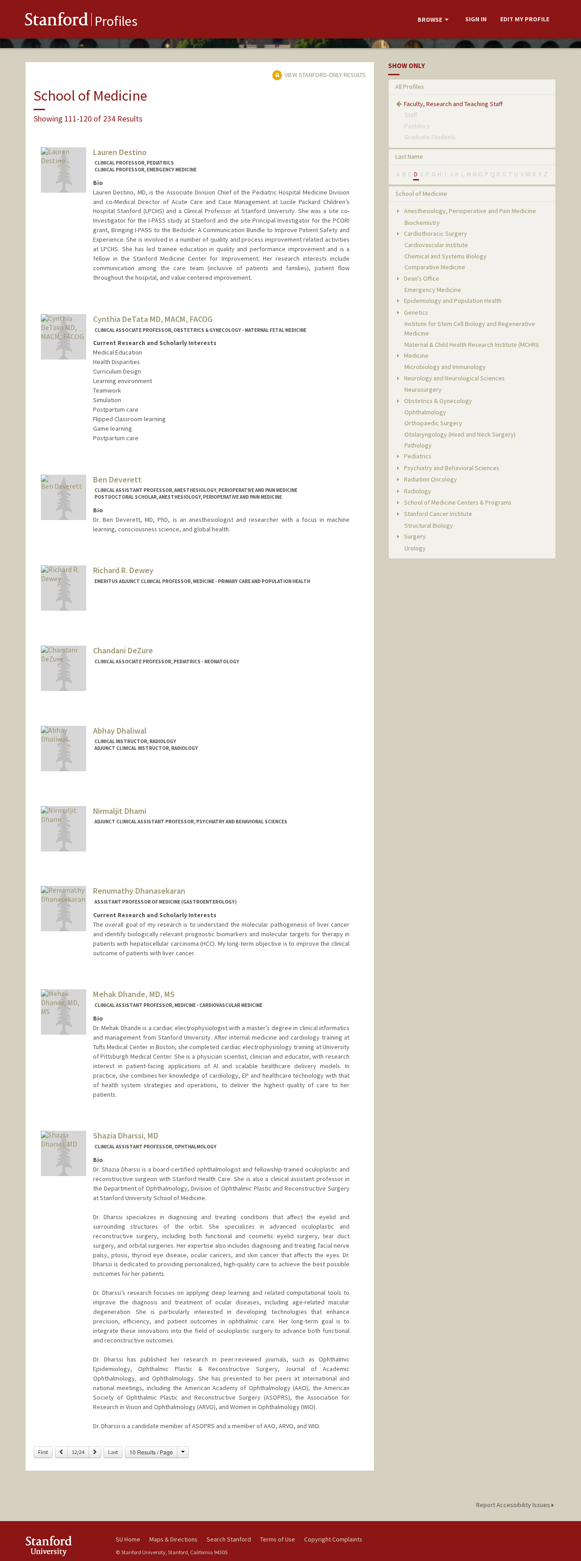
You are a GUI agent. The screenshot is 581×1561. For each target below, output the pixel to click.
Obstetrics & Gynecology (437, 401)
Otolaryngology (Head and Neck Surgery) (460, 434)
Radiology (417, 491)
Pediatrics (417, 456)
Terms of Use (277, 1539)
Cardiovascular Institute (436, 245)
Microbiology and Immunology (445, 367)
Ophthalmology (425, 412)
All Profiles (409, 87)
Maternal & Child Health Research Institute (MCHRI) (471, 344)
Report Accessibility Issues (513, 1505)
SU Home (128, 1539)
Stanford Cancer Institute (437, 514)
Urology (415, 548)
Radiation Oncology (430, 479)
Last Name (409, 156)
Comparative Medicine (434, 267)
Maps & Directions (173, 1539)
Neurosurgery (423, 389)
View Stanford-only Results (324, 75)
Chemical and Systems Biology (445, 256)
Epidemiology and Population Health (452, 301)
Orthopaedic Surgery (433, 423)
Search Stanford (229, 1539)
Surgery (414, 536)
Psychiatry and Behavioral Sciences (451, 468)
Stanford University (63, 1546)
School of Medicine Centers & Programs (457, 502)
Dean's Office (421, 278)
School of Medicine (421, 194)
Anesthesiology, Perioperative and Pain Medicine (469, 211)
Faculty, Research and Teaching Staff (453, 104)
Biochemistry (422, 223)
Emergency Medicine (432, 290)
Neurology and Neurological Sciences (454, 378)
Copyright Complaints (333, 1539)
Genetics (415, 312)
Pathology (418, 445)
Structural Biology (428, 525)
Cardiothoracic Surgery (435, 233)
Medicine (415, 355)
